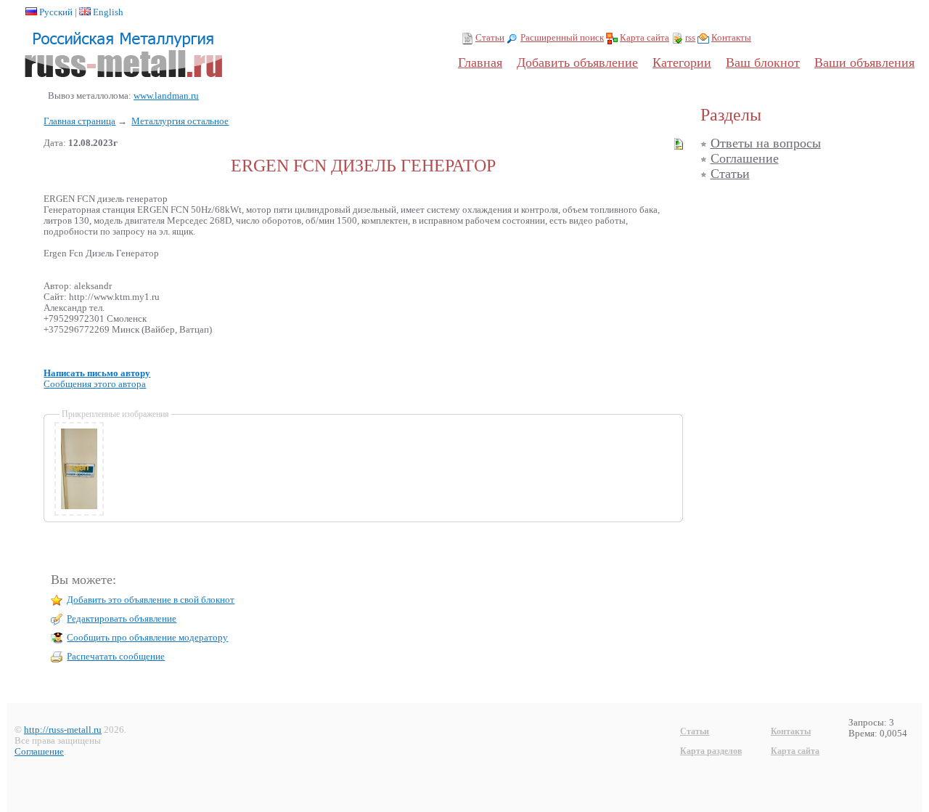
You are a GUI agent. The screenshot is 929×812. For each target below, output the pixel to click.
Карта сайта (644, 38)
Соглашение (745, 158)
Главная (480, 62)
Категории (681, 62)
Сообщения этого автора (95, 384)
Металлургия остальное (180, 121)
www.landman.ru (166, 96)
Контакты (731, 38)
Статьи (489, 38)
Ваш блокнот (763, 62)
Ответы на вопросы (766, 143)
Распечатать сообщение (116, 656)
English (108, 12)
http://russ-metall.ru (63, 730)
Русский (56, 12)
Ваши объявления (864, 62)
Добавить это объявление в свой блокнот (150, 600)
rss (690, 38)
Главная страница (79, 121)
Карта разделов (711, 751)
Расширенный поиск (562, 38)
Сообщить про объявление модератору (147, 638)
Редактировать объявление (121, 619)
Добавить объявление (577, 62)
